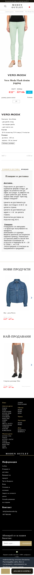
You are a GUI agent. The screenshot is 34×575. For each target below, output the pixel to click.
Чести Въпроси (7, 481)
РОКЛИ (4, 408)
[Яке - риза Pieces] (17, 293)
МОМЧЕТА (21, 431)
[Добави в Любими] (5, 571)
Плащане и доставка (11, 169)
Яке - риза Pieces (9, 313)
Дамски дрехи (9, 11)
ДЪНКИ (4, 420)
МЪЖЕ (20, 411)
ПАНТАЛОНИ (19, 11)
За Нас (4, 466)
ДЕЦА (20, 413)
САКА (4, 422)
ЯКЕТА (4, 448)
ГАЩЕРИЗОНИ (7, 425)
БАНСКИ (5, 428)
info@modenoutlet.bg (10, 511)
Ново (4, 402)
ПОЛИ (4, 410)
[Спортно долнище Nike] (17, 361)
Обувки (20, 407)
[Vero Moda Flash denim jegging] (17, 69)
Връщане (25, 169)
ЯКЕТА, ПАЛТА (7, 423)
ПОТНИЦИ (5, 415)
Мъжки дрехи (7, 434)
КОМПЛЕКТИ (6, 430)
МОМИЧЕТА (22, 430)
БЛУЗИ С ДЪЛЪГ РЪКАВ (7, 440)
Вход (4, 484)
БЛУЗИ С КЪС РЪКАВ (6, 436)
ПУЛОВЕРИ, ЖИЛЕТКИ (6, 417)
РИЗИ (4, 446)
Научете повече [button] (18, 567)
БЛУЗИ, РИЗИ (6, 413)
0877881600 (7, 514)
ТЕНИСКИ (5, 427)
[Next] (31, 297)
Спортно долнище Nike (12, 381)
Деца (19, 428)
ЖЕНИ (20, 410)
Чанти (20, 416)
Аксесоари (22, 420)
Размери (29, 97)
